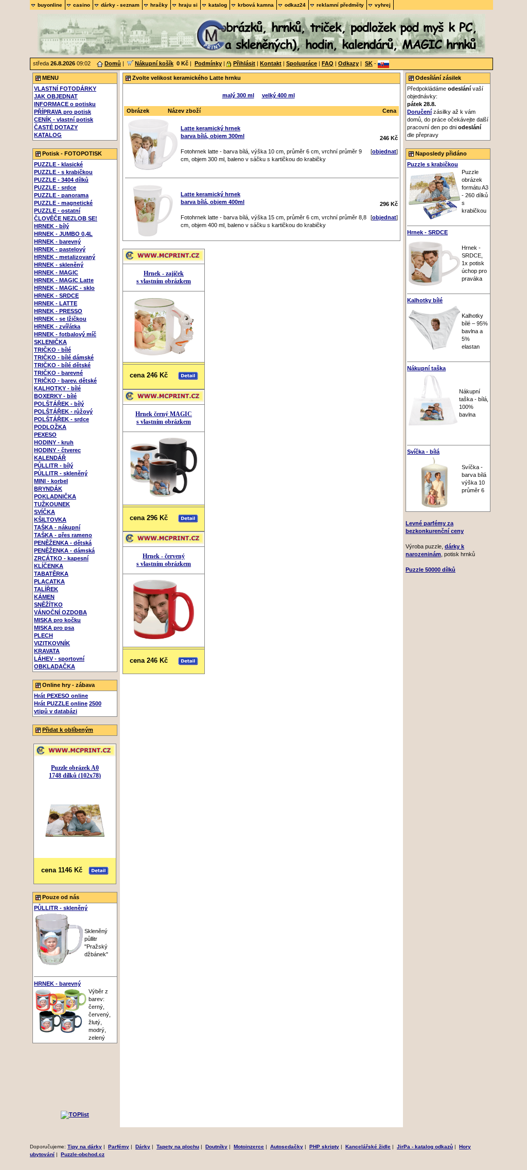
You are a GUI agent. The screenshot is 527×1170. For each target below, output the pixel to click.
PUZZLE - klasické (58, 164)
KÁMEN (44, 597)
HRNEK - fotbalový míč (65, 334)
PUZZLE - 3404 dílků (61, 180)
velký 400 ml (278, 95)
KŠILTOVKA (50, 520)
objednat (384, 151)
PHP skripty (324, 1146)
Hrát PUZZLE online (60, 703)
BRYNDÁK (48, 489)
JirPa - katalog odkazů (425, 1146)
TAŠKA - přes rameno (63, 535)
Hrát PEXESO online (61, 696)
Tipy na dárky (84, 1146)
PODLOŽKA (50, 427)
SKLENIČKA (50, 342)
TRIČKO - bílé (52, 350)
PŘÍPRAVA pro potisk (62, 112)
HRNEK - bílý (51, 226)
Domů (112, 63)
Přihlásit (244, 63)
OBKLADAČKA (54, 666)
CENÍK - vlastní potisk (63, 119)
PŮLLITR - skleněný (60, 473)
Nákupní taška (426, 368)
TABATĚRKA (51, 574)
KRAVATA (47, 651)
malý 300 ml (238, 95)
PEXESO (45, 435)
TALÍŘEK (46, 589)
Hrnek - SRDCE (427, 232)
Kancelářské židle (368, 1146)
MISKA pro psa (54, 628)
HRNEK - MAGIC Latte (64, 280)
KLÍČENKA (48, 566)
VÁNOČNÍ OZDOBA (60, 612)
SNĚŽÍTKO (48, 604)
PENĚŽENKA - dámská (64, 550)
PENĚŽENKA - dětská (63, 543)
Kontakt (271, 63)
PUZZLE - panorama (61, 195)
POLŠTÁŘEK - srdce (61, 419)
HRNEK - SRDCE (56, 295)
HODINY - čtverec (57, 450)
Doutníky (216, 1146)
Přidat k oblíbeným (67, 730)
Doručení (419, 112)
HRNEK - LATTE (55, 303)
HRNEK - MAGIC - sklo (64, 288)
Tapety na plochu (177, 1146)
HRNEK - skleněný (58, 265)
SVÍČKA (44, 512)
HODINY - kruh (54, 442)
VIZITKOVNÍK (52, 643)
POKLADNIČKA (55, 496)
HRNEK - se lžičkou (60, 319)
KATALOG (48, 135)
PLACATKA (49, 581)
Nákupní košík (154, 63)
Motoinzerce (249, 1146)
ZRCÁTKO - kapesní (61, 558)
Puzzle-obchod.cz (82, 1154)
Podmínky (208, 63)
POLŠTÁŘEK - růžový (63, 411)
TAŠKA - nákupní (57, 527)
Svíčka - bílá (423, 452)
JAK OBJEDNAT (56, 96)
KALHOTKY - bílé (57, 388)
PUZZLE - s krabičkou (63, 172)
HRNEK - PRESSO (58, 311)
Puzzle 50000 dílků (430, 569)
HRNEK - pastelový (59, 249)
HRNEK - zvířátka (57, 326)
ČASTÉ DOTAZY (56, 127)
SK (369, 63)
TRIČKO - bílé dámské (64, 357)
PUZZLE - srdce (55, 187)
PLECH (43, 635)
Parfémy (118, 1146)
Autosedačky (286, 1146)
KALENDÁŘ (50, 458)
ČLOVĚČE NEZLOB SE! (65, 218)
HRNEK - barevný (57, 241)
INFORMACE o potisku (65, 104)
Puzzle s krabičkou (432, 164)
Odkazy (348, 63)
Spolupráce (301, 63)
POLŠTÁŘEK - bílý (59, 404)
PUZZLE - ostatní (57, 211)
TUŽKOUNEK (52, 504)
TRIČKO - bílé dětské (62, 365)
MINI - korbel (51, 481)
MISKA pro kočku (57, 620)
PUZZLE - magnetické (63, 203)
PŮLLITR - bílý (53, 465)
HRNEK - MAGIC (56, 272)
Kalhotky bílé (425, 300)
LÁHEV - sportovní (59, 659)
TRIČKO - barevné (58, 373)
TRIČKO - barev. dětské (65, 380)
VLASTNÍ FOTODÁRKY (65, 88)
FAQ (327, 63)
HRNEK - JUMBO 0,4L (63, 234)
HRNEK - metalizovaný (64, 257)
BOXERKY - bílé (55, 396)
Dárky (142, 1146)
